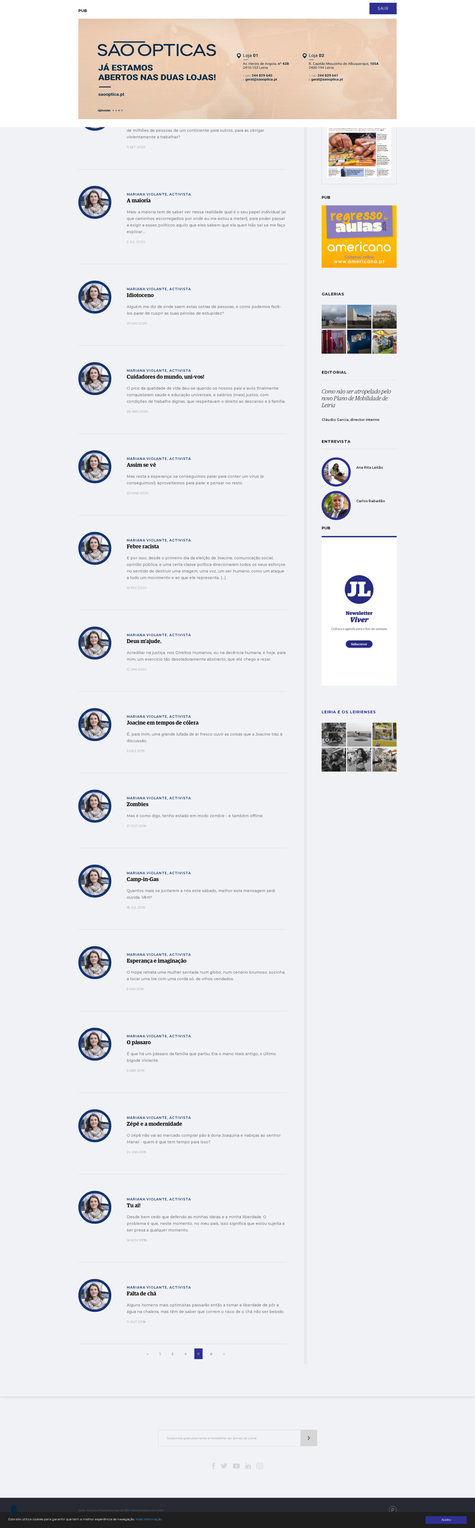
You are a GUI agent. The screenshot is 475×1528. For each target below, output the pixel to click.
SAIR (383, 8)
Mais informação (149, 1519)
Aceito (446, 1520)
